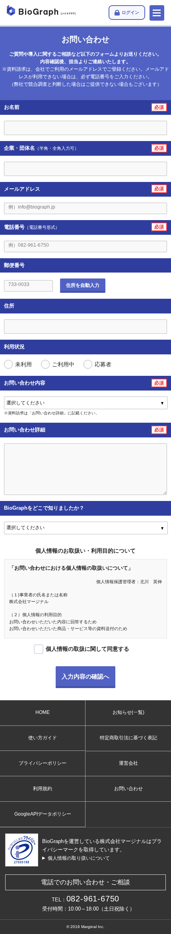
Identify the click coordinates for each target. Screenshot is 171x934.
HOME (42, 712)
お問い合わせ (128, 788)
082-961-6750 (93, 898)
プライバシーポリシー (42, 763)
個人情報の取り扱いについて (79, 858)
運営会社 (128, 763)
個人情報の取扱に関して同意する (87, 649)
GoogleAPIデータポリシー (42, 814)
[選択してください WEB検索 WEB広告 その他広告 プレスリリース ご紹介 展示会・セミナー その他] (86, 528)
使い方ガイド (42, 738)
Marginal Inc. (93, 926)
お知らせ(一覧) (128, 712)
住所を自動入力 (82, 285)
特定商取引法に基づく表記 (128, 738)
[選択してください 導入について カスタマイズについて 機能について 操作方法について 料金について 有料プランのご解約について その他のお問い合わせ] (86, 402)
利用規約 (42, 788)
